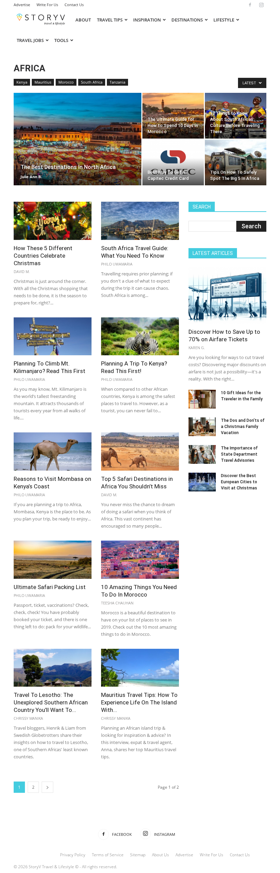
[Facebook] (250, 5)
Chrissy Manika (28, 718)
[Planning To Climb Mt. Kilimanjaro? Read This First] (53, 336)
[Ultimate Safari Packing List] (53, 560)
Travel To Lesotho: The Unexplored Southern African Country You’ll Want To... (51, 702)
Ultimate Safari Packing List (50, 587)
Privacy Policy (72, 855)
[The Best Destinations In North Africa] (77, 148)
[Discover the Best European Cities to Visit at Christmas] (202, 482)
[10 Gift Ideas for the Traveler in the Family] (202, 399)
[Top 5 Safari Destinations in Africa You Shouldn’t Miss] (140, 451)
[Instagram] (261, 5)
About (83, 20)
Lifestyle (223, 20)
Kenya (21, 82)
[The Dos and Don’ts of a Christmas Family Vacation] (202, 426)
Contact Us (74, 4)
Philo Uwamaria (116, 264)
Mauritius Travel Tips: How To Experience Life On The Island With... (139, 702)
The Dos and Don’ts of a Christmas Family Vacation (243, 426)
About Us (160, 855)
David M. (22, 271)
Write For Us (47, 4)
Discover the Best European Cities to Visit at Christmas (239, 481)
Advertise (22, 4)
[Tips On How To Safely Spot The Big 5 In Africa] (235, 162)
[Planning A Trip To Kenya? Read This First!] (140, 336)
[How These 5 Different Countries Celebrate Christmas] (53, 221)
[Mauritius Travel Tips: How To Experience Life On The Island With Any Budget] (140, 668)
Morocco (66, 82)
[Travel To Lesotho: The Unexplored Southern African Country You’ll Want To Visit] (53, 668)
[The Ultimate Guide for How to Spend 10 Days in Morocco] (173, 116)
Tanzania (117, 82)
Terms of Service (108, 855)
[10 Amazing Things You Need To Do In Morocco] (140, 560)
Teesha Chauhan (117, 602)
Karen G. (196, 347)
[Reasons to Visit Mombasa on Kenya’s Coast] (53, 451)
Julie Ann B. (31, 176)
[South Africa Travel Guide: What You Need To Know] (140, 221)
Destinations (187, 20)
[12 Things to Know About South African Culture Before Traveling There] (235, 116)
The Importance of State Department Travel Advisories (239, 454)
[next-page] (47, 787)
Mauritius (42, 82)
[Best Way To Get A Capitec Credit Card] (173, 162)
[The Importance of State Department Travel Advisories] (202, 454)
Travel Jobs (30, 40)
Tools (61, 40)
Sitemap (137, 855)
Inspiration (147, 20)
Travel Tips (110, 20)
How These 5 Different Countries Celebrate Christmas (43, 256)
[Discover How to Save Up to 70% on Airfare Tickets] (227, 295)
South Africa (91, 82)
